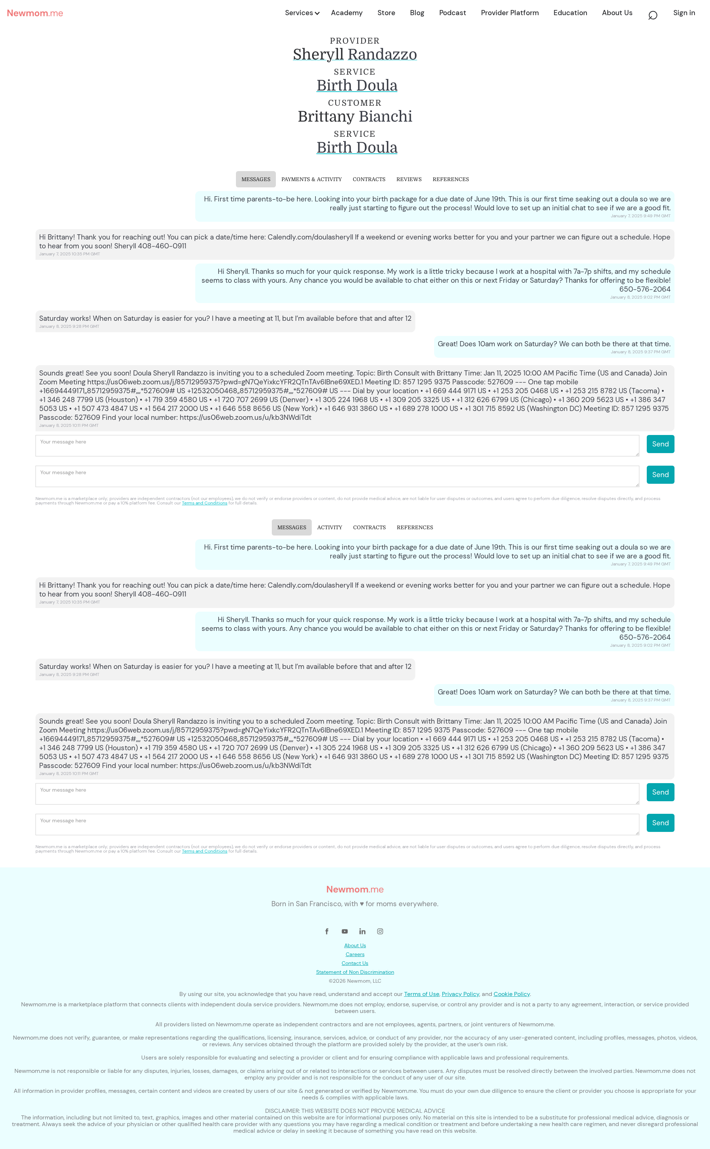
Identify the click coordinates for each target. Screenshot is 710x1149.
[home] (144, 13)
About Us (355, 945)
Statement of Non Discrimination (355, 972)
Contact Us (355, 963)
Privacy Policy (460, 994)
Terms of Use (421, 994)
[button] (302, 13)
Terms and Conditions (204, 503)
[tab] (256, 179)
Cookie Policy (512, 994)
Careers (355, 954)
